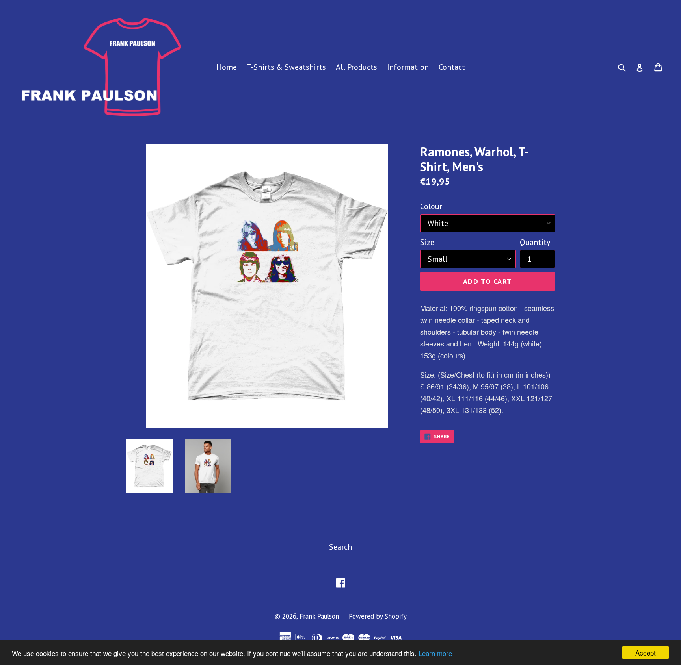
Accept (645, 653)
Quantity (535, 242)
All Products (356, 67)
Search (340, 547)
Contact (452, 67)
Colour (431, 206)
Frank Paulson (319, 616)
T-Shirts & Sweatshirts (286, 67)
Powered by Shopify (378, 616)
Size (427, 242)
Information (408, 67)
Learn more (435, 653)
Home (226, 67)
